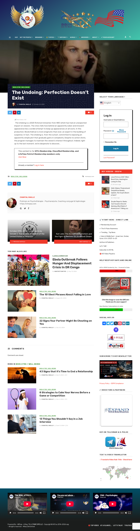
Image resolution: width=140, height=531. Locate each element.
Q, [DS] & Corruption (60, 255)
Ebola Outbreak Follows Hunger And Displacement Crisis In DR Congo (72, 263)
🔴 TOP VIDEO (93, 525)
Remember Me (110, 142)
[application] (27, 504)
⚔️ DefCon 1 (62, 37)
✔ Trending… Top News (107, 232)
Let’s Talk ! (103, 246)
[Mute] (41, 513)
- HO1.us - (20, 524)
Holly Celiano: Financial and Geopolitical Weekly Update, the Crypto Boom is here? (120, 191)
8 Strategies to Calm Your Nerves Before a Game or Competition (64, 394)
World (72, 37)
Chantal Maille (25, 104)
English (107, 103)
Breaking (38, 37)
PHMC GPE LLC (38, 524)
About (94, 37)
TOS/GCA (128, 525)
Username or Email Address (114, 120)
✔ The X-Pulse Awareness (109, 229)
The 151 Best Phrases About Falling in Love (65, 294)
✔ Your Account (107, 37)
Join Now (22, 157)
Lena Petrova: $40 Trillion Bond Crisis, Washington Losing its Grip (120, 179)
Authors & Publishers (107, 242)
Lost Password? (109, 158)
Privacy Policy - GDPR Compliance (112, 383)
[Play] (10, 513)
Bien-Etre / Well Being (21, 87)
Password (107, 131)
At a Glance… (106, 525)
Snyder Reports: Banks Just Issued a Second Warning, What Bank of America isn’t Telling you (119, 205)
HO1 (16, 37)
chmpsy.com (90, 176)
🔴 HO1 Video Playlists (107, 254)
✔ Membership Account (108, 225)
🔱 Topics (50, 37)
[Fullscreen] (44, 513)
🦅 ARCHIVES (83, 37)
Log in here (39, 165)
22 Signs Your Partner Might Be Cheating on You (65, 322)
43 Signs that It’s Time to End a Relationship (66, 371)
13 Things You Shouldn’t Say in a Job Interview (61, 420)
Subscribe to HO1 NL (107, 250)
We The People (25, 37)
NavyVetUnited (60, 271)
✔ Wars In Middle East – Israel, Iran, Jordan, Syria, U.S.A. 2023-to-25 (114, 237)
